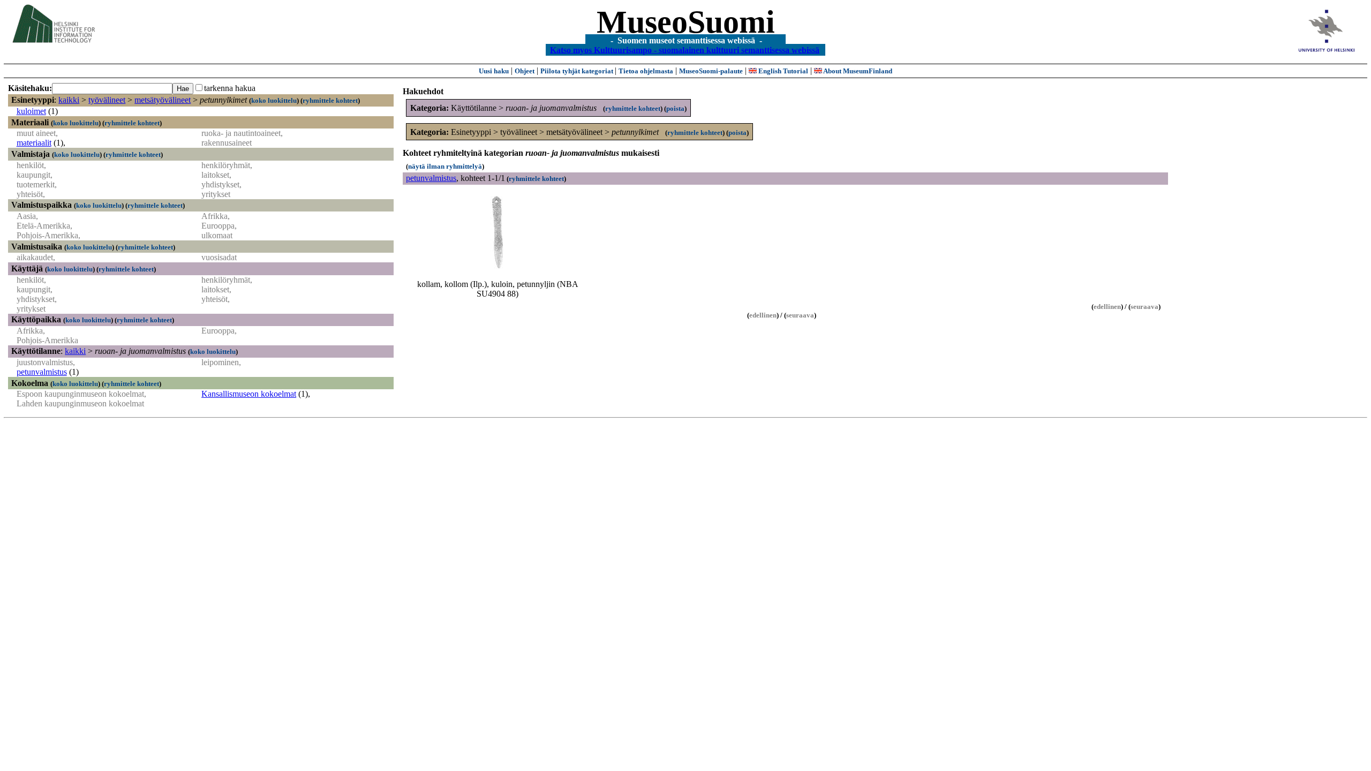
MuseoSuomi (686, 22)
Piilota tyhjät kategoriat (577, 71)
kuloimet (31, 111)
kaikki (68, 99)
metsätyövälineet (162, 99)
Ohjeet (524, 71)
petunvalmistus (42, 371)
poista (675, 108)
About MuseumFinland (857, 71)
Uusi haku (494, 71)
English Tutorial (782, 71)
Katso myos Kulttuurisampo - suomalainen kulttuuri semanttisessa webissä (684, 49)
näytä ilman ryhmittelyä (445, 166)
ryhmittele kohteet (330, 100)
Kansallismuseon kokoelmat (248, 393)
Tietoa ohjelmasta (646, 71)
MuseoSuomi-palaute (711, 71)
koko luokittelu (274, 100)
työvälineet (106, 99)
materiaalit (34, 142)
